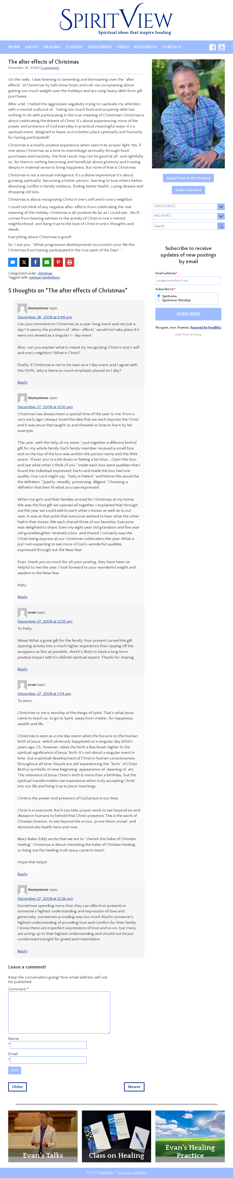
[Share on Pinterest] (58, 262)
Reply (23, 382)
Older (17, 1087)
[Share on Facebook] (35, 262)
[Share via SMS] (12, 262)
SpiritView (106, 1173)
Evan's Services (188, 190)
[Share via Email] (46, 262)
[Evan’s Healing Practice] (190, 1133)
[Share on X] (24, 262)
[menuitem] (14, 47)
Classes (74, 47)
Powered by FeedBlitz (205, 327)
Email (13, 1054)
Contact (172, 47)
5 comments (50, 68)
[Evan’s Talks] (43, 1133)
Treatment (99, 47)
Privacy (197, 334)
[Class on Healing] (116, 1136)
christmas (45, 273)
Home (14, 47)
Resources (145, 47)
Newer (134, 1087)
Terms (186, 334)
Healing (52, 47)
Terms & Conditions (132, 1173)
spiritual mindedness (44, 277)
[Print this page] (69, 262)
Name (13, 1038)
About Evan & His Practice (188, 178)
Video (123, 47)
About (32, 47)
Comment (18, 989)
